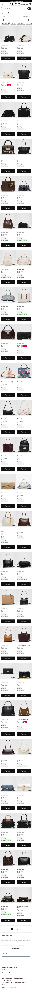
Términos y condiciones (9, 967)
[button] (16, 9)
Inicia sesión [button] (24, 4)
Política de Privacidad (9, 973)
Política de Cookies (8, 970)
